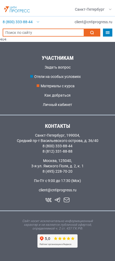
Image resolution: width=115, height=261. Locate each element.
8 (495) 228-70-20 (57, 171)
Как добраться (57, 95)
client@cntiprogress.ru (57, 190)
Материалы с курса (58, 86)
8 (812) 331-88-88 (57, 151)
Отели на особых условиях (57, 76)
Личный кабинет (57, 104)
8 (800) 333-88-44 (57, 146)
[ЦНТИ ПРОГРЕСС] (17, 9)
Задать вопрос (58, 67)
